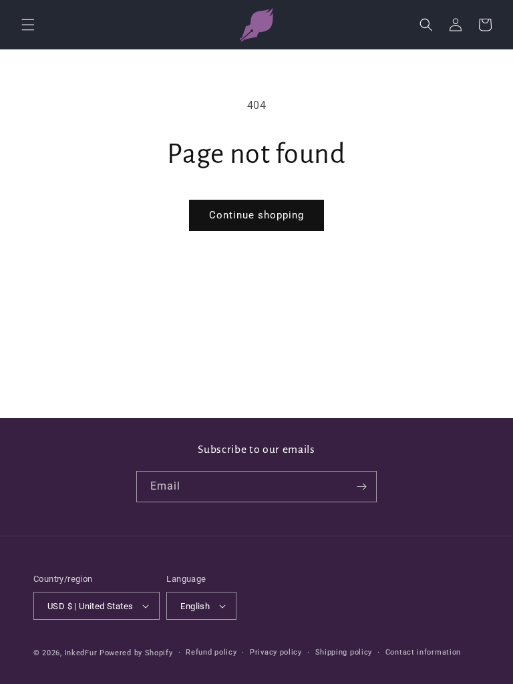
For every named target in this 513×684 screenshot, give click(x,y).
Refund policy (211, 652)
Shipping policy (344, 652)
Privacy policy (276, 652)
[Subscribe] (361, 486)
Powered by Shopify (136, 653)
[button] (28, 24)
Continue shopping (256, 215)
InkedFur (81, 653)
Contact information (423, 652)
